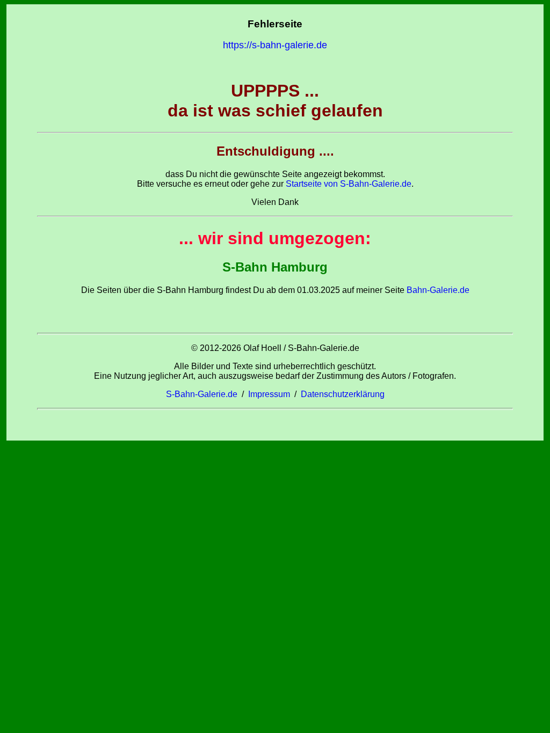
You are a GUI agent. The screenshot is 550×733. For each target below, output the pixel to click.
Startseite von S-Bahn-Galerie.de (348, 183)
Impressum (269, 394)
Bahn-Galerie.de (436, 290)
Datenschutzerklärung (343, 394)
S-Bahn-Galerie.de (201, 394)
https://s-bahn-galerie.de (275, 45)
